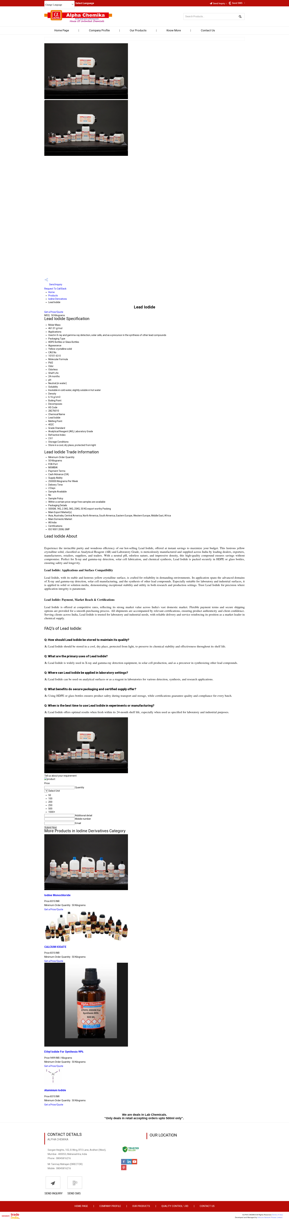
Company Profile (99, 30)
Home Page (61, 30)
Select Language (84, 3)
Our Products (138, 30)
